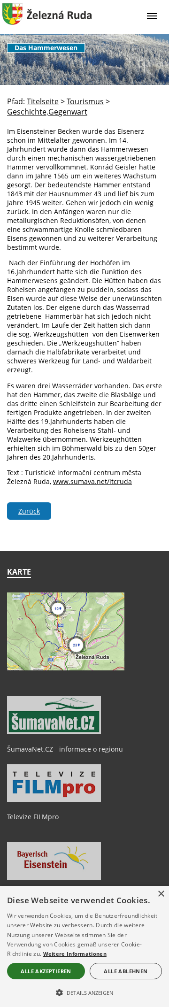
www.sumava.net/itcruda (92, 481)
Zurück (29, 511)
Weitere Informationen (75, 953)
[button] (84, 992)
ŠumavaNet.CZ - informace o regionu (65, 749)
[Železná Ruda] (47, 22)
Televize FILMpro (33, 816)
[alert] (84, 946)
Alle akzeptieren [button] (46, 971)
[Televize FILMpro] (54, 799)
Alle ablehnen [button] (125, 971)
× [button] (160, 894)
